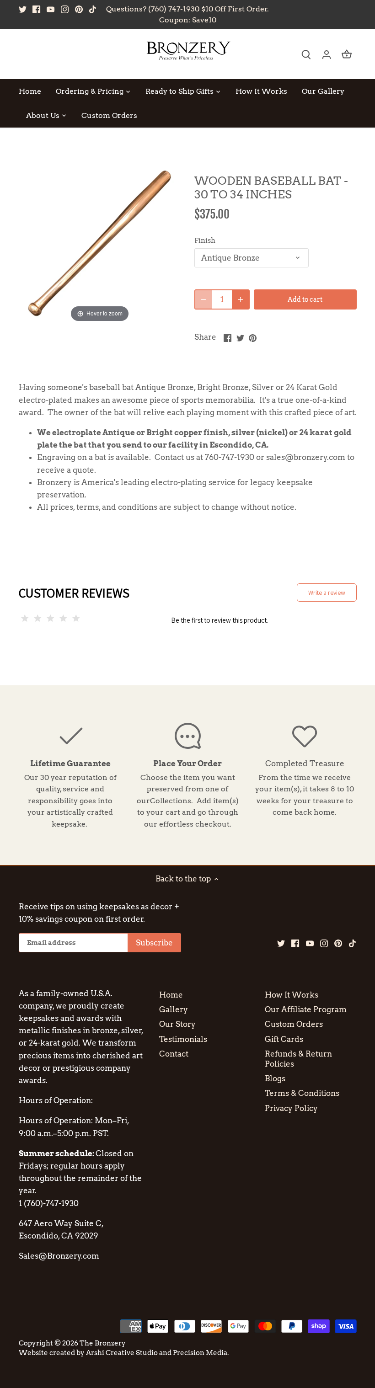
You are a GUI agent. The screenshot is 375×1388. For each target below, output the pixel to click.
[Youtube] (50, 9)
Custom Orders (294, 1024)
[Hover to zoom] (100, 242)
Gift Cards (284, 1039)
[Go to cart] (346, 54)
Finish (204, 240)
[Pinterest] (79, 9)
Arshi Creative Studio (122, 1352)
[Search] (306, 54)
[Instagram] (65, 9)
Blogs (275, 1078)
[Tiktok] (92, 9)
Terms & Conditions (302, 1093)
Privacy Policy (291, 1108)
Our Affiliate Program (306, 1009)
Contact (173, 1053)
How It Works (291, 994)
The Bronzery (103, 1343)
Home (171, 994)
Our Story (177, 1024)
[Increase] (240, 299)
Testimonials (183, 1039)
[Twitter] (23, 9)
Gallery (173, 1009)
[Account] (326, 54)
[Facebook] (36, 9)
